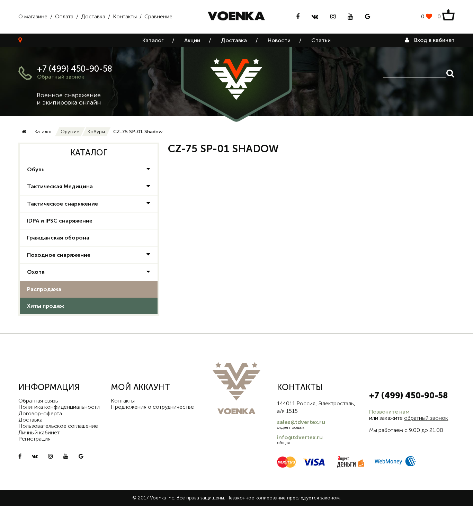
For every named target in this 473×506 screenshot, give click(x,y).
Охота (36, 272)
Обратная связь (38, 400)
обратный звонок (426, 418)
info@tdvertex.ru (300, 437)
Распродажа (44, 289)
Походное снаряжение (58, 255)
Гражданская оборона (58, 237)
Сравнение (158, 16)
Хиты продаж (45, 305)
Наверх (452, 495)
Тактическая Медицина (60, 186)
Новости (279, 40)
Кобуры (96, 132)
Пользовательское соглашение (58, 426)
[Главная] (24, 131)
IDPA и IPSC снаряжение (59, 220)
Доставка (93, 16)
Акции (192, 40)
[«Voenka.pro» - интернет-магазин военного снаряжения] (236, 16)
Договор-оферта (40, 413)
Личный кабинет (39, 432)
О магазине (32, 16)
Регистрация (34, 438)
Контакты (125, 16)
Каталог (152, 40)
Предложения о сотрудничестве (152, 407)
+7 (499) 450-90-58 (74, 69)
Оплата (64, 16)
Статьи (321, 40)
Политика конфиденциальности (59, 407)
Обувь (36, 169)
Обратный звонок (60, 76)
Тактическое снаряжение (62, 203)
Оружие (70, 132)
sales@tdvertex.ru (301, 422)
